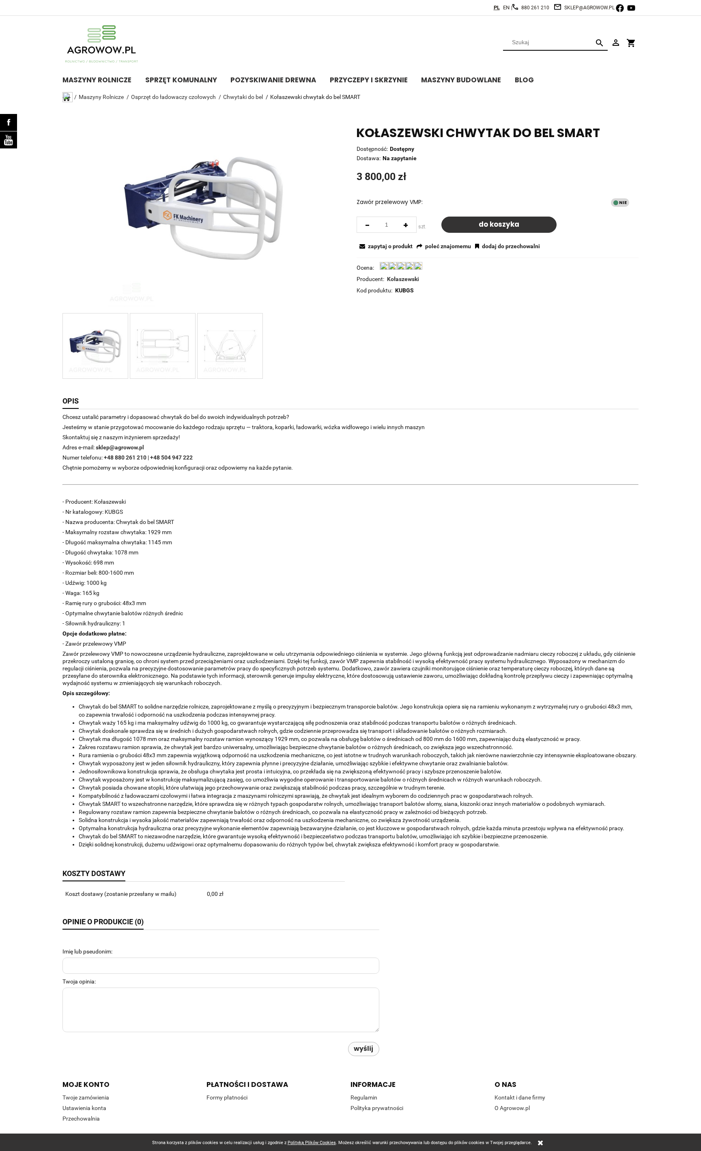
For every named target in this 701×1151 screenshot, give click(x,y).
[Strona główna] (103, 44)
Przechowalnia (81, 1118)
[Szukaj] (599, 42)
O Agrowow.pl (512, 1108)
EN (506, 7)
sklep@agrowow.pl (589, 8)
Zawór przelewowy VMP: (390, 202)
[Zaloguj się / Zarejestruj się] (616, 42)
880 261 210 (535, 8)
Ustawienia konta (84, 1108)
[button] (385, 246)
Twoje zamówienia (85, 1097)
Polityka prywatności (376, 1108)
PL (497, 7)
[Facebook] (8, 122)
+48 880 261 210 (125, 457)
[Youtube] (8, 139)
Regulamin (363, 1097)
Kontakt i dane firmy (520, 1097)
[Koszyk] (631, 39)
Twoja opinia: (79, 981)
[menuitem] (103, 79)
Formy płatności (226, 1097)
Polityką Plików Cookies (312, 1142)
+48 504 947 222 (171, 457)
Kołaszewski (403, 279)
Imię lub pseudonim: (87, 951)
